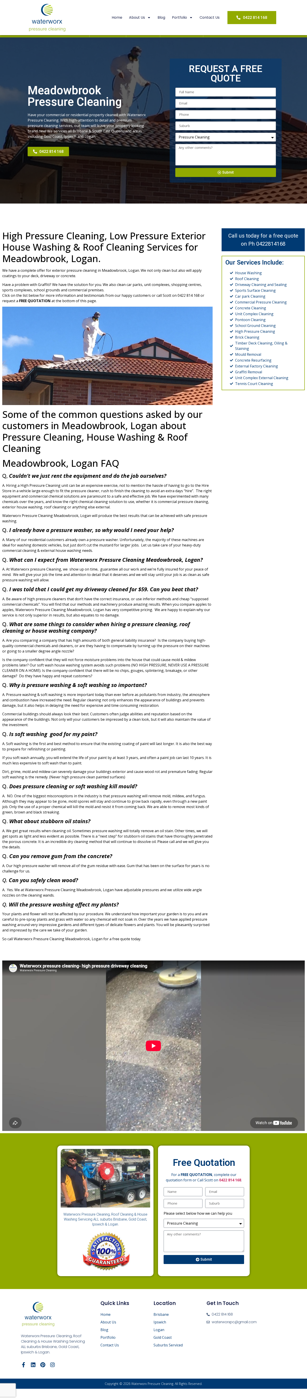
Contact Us (210, 17)
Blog (161, 17)
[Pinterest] (42, 1364)
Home (117, 17)
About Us (137, 17)
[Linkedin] (33, 1364)
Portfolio (179, 17)
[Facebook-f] (23, 1364)
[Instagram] (52, 1364)
